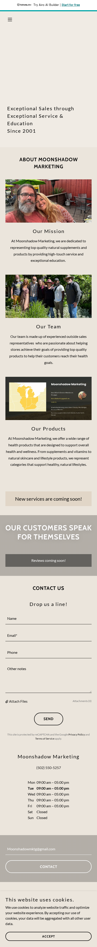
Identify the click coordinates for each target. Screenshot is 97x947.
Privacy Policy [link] (76, 734)
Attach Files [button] (18, 701)
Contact (48, 867)
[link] (48, 19)
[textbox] (48, 618)
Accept (48, 936)
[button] (11, 19)
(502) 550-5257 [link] (48, 767)
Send (49, 719)
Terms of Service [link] (44, 738)
